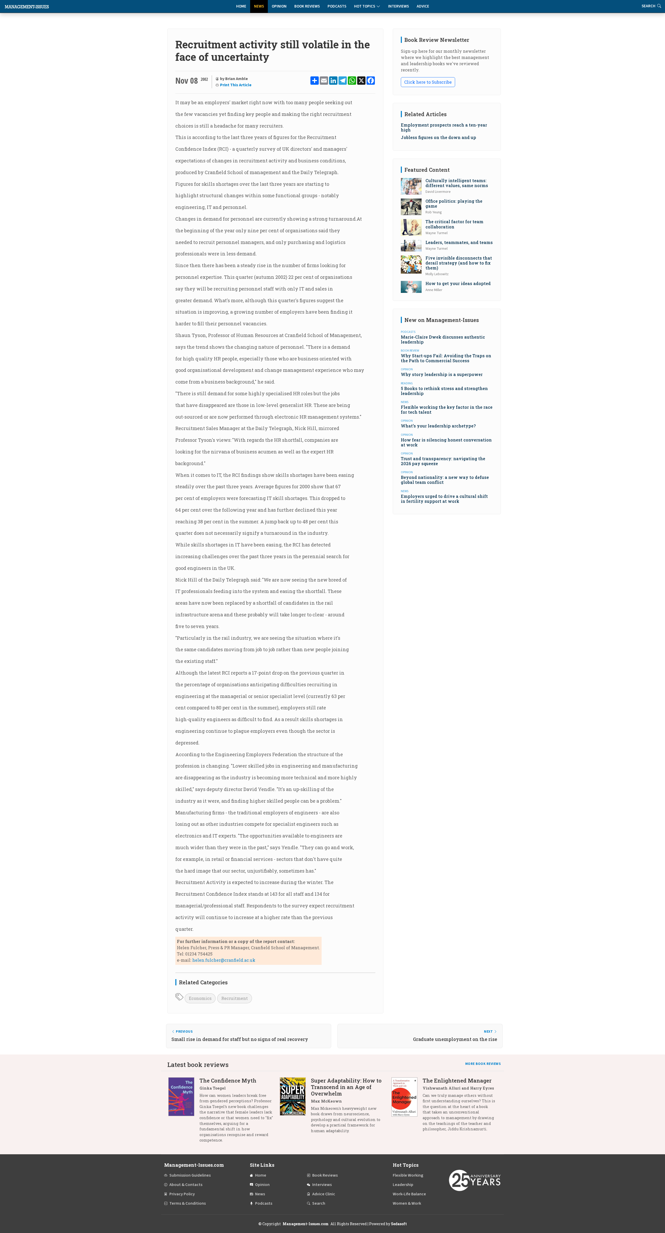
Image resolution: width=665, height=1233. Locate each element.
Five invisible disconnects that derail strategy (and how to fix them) (458, 263)
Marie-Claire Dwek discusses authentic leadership (443, 339)
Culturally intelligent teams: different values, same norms (456, 183)
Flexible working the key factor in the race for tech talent (447, 409)
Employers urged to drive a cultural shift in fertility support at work (444, 498)
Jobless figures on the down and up (438, 137)
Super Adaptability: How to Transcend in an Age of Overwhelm (346, 1087)
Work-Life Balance (409, 1194)
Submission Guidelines (190, 1175)
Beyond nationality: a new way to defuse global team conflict (445, 479)
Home (241, 6)
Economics (200, 998)
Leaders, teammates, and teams (459, 242)
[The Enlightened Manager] (407, 1106)
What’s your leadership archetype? (438, 425)
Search (318, 1203)
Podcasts (337, 6)
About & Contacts (185, 1185)
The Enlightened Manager (457, 1080)
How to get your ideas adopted (458, 283)
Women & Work (407, 1203)
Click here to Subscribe (428, 82)
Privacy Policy (182, 1194)
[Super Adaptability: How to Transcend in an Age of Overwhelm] (295, 1107)
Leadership (403, 1185)
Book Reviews (307, 6)
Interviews (398, 6)
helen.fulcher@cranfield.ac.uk (223, 960)
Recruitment (234, 998)
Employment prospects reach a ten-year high (444, 127)
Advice (423, 6)
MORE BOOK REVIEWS (483, 1063)
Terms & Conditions (187, 1203)
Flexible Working (408, 1175)
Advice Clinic (323, 1194)
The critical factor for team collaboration (454, 224)
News (259, 6)
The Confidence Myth (228, 1080)
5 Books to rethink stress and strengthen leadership (444, 391)
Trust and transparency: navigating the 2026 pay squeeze (443, 461)
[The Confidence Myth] (184, 1112)
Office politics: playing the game (453, 203)
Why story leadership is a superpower (442, 374)
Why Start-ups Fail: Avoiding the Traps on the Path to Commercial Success (446, 358)
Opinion (279, 6)
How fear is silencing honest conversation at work (446, 442)
